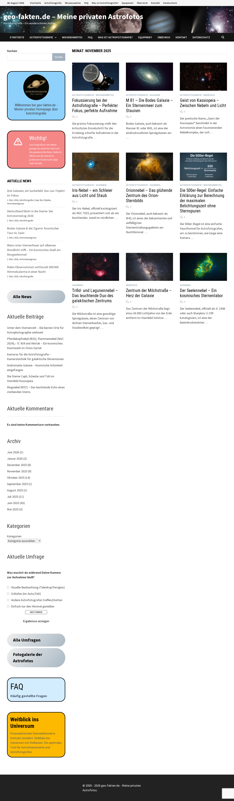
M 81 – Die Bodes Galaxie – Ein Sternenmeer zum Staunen (149, 105)
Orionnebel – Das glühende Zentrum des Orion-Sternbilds (149, 195)
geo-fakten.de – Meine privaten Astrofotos (73, 16)
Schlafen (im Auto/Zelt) (26, 594)
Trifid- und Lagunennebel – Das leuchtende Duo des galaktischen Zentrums (95, 295)
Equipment (127, 2)
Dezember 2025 (17, 465)
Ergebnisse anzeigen (36, 621)
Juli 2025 (12, 497)
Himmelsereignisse (15, 203)
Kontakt (155, 2)
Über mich (142, 2)
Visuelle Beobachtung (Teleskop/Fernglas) (38, 587)
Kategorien (14, 536)
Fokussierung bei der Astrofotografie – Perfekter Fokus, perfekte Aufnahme (95, 105)
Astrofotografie (52, 2)
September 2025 (17, 484)
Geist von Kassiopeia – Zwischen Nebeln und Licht (203, 103)
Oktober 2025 (15, 478)
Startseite (35, 2)
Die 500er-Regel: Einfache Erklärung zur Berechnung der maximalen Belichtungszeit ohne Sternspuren (202, 200)
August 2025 (15, 490)
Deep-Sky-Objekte (42, 200)
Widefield (209, 95)
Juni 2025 (13, 503)
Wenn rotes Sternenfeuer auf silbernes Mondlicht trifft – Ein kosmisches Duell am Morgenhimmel (34, 249)
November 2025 (17, 471)
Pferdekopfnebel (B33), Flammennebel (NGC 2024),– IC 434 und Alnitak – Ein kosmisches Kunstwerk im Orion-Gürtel (35, 343)
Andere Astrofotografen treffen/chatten (36, 600)
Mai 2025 (13, 509)
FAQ (86, 2)
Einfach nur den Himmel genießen (32, 606)
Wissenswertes (73, 2)
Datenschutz (170, 2)
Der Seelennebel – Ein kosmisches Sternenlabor (201, 293)
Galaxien (155, 95)
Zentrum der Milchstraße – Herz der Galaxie (149, 293)
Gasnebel (101, 185)
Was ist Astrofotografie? (105, 2)
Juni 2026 (13, 452)
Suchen (12, 51)
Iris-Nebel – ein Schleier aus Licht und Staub (92, 193)
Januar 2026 (15, 459)
